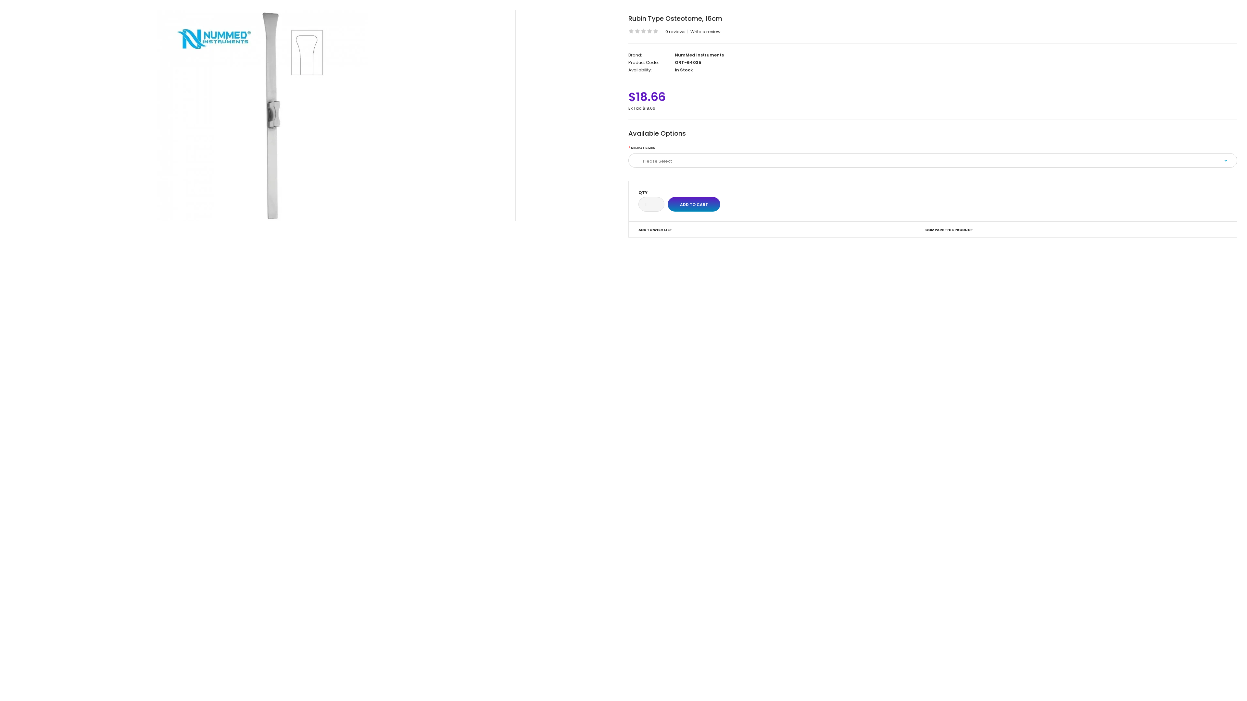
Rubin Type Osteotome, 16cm (675, 18)
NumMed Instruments (699, 55)
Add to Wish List (655, 229)
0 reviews (675, 32)
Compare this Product (949, 229)
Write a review (705, 32)
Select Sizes (643, 147)
